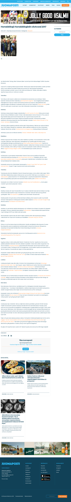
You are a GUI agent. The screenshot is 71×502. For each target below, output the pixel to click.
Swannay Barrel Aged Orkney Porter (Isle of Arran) (31, 293)
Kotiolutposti (28, 481)
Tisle (53, 5)
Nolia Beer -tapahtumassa (15, 270)
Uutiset (25, 5)
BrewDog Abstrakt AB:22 (7, 321)
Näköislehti (56, 1)
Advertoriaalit (28, 483)
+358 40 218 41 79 (5, 476)
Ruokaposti (27, 476)
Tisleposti (27, 474)
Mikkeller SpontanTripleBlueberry (31, 182)
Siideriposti (27, 472)
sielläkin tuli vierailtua (40, 178)
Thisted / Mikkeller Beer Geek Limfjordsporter (34, 132)
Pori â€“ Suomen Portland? (32, 113)
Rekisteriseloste (28, 496)
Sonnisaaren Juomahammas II (17, 201)
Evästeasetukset (19, 496)
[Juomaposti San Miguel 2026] (35, 448)
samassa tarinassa (14, 245)
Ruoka (58, 5)
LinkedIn (58, 470)
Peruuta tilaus (5, 479)
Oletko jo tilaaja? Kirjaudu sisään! (25, 351)
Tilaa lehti (65, 5)
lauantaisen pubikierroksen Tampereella (11, 159)
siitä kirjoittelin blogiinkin (27, 101)
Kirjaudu (62, 1)
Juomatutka (28, 1)
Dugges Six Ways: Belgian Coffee (12, 148)
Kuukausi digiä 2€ (15, 344)
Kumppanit (35, 1)
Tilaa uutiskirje (62, 496)
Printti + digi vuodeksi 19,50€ (31, 344)
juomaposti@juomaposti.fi (7, 475)
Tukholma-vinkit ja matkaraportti (25, 267)
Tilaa (62, 34)
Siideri (47, 5)
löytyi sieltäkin (27, 210)
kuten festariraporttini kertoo (25, 157)
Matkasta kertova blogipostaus (24, 129)
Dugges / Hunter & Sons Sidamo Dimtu (11, 320)
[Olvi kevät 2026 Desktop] (35, 17)
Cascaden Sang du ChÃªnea (35, 217)
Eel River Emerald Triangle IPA (41, 199)
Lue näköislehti (44, 472)
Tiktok (57, 472)
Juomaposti (32, 5)
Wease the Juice (42, 104)
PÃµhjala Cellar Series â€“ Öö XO (17, 254)
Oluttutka (20, 1)
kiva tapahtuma (14, 194)
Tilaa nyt (25, 349)
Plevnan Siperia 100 (14, 295)
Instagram (58, 468)
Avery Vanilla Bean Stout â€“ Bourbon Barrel (32, 320)
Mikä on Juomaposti (45, 1)
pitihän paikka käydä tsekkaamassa (32, 143)
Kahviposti (27, 478)
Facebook (58, 465)
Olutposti (41, 5)
